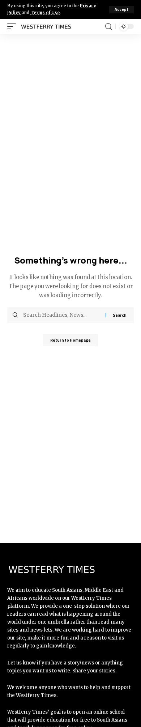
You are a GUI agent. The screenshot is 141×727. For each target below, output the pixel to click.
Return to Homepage (70, 340)
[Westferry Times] (48, 26)
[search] (108, 26)
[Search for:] (62, 315)
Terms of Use (45, 12)
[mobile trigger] (13, 26)
